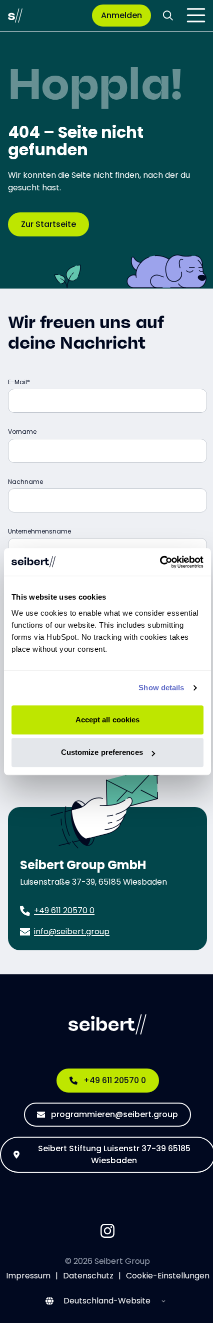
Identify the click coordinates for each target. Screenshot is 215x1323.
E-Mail (17, 382)
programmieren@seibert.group (114, 1114)
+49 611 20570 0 (64, 910)
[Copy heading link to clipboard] (155, 342)
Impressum (28, 1275)
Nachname (25, 481)
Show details (161, 687)
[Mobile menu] (196, 16)
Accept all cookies (108, 719)
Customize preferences (102, 752)
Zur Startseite (48, 224)
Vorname (22, 431)
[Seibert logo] (15, 16)
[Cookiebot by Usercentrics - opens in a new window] (160, 562)
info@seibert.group (72, 931)
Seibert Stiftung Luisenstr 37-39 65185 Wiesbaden (114, 1154)
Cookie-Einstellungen (168, 1275)
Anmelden (121, 15)
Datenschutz (88, 1275)
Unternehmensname (39, 531)
